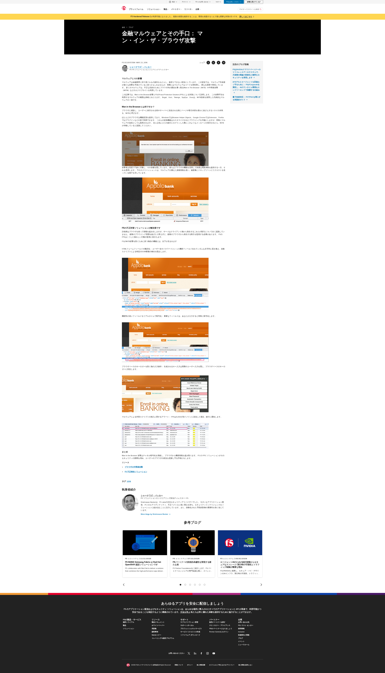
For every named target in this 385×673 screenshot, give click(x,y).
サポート (218, 2)
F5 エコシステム (179, 559)
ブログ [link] (131, 27)
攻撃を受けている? (253, 2)
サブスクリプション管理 (189, 622)
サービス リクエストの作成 (190, 632)
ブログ (240, 638)
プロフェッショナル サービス (191, 629)
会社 (123, 27)
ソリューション (128, 629)
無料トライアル (128, 622)
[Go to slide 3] (190, 585)
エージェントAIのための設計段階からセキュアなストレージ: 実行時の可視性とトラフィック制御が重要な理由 (239, 564)
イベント (241, 641)
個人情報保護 (201, 665)
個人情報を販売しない (245, 665)
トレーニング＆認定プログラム (163, 638)
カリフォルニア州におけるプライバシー (221, 665)
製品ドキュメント (158, 622)
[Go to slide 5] (200, 585)
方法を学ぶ (185, 612)
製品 (124, 625)
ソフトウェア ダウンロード (190, 635)
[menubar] (192, 2)
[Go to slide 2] (185, 585)
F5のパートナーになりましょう (220, 629)
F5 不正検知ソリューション (136, 472)
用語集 (154, 629)
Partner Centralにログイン (218, 632)
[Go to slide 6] (204, 585)
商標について (179, 665)
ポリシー (190, 665)
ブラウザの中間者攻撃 (134, 467)
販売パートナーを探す (217, 622)
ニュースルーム (243, 645)
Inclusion (241, 632)
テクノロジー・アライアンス (219, 625)
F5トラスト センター (245, 625)
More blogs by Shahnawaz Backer (154, 514)
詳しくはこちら (246, 17)
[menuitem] (173, 2)
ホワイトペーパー (158, 625)
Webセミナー (156, 635)
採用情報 (241, 629)
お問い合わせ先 (243, 622)
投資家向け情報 (243, 635)
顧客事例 (155, 632)
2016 (129, 481)
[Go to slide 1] (180, 585)
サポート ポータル (187, 625)
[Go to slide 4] (195, 585)
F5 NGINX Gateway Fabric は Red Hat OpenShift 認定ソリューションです (143, 563)
